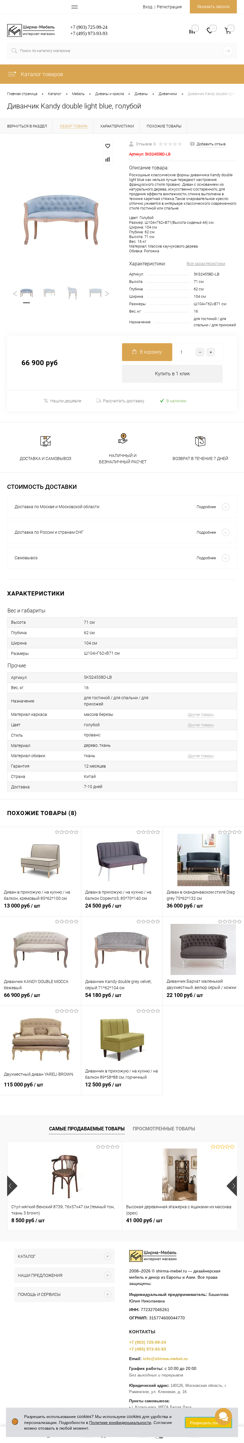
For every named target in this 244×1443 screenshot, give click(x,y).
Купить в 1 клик (172, 373)
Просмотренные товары (164, 1129)
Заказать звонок (213, 6)
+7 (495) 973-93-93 (147, 1349)
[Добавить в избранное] (107, 146)
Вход (147, 6)
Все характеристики (206, 263)
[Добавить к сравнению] (107, 159)
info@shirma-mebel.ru (165, 1358)
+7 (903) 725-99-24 (147, 1342)
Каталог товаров (41, 74)
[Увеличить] (61, 218)
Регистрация (169, 6)
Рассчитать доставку (123, 400)
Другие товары (201, 714)
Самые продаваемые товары (87, 1129)
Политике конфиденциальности (120, 1422)
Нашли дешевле (65, 400)
